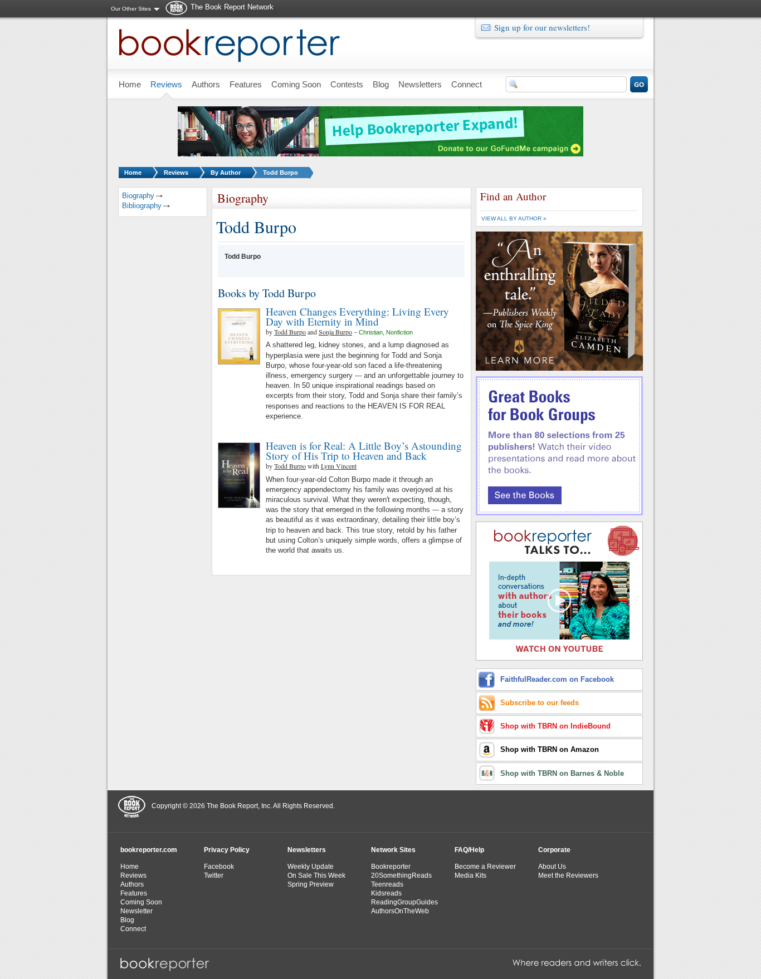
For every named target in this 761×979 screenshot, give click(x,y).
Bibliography (142, 205)
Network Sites (393, 850)
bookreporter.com (148, 850)
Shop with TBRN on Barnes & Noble (562, 773)
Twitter (213, 875)
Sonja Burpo (335, 331)
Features (133, 893)
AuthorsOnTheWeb (400, 911)
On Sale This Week (316, 875)
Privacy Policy (227, 850)
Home (133, 172)
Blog (127, 920)
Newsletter (136, 911)
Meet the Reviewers (568, 875)
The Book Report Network (232, 7)
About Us (552, 866)
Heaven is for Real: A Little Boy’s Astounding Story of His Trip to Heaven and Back (364, 451)
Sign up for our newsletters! (542, 27)
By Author (226, 172)
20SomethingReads (401, 875)
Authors (132, 884)
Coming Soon (141, 902)
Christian (371, 332)
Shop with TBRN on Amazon (549, 749)
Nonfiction (399, 332)
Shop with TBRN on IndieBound (555, 726)
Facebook (219, 866)
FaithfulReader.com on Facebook (557, 679)
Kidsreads (386, 893)
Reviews (176, 172)
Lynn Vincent (339, 465)
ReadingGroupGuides (404, 902)
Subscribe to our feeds (539, 702)
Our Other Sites (131, 9)
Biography (138, 195)
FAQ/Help (469, 850)
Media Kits (470, 875)
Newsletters (306, 850)
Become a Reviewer (485, 866)
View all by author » (514, 218)
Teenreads (387, 884)
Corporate (554, 850)
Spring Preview (310, 884)
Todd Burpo (280, 172)
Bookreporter (391, 866)
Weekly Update (310, 866)
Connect (133, 929)
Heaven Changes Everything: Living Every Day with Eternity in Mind (357, 316)
